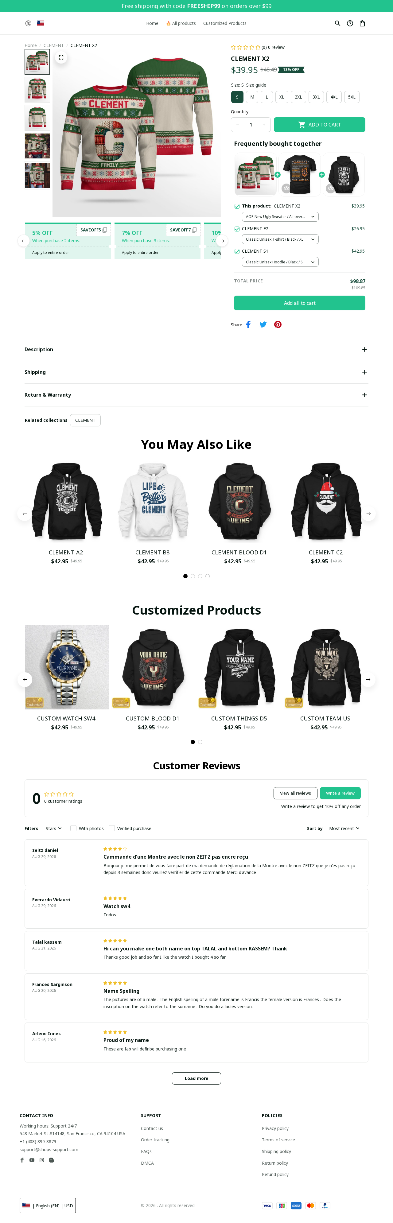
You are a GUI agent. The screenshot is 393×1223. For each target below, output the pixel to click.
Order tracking (155, 1140)
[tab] (185, 576)
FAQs (146, 1151)
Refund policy (275, 1174)
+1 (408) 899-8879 (38, 1141)
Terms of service (278, 1140)
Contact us (152, 1128)
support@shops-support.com (49, 1149)
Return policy (275, 1163)
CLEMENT (54, 45)
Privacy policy (275, 1128)
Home (31, 45)
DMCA (147, 1163)
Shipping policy (276, 1151)
